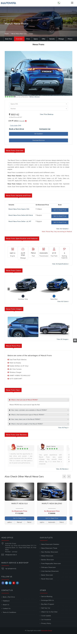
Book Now (8, 39)
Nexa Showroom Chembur (50, 544)
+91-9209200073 (10, 568)
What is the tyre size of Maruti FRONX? (24, 400)
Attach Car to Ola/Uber (49, 612)
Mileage (61, 39)
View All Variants (62, 229)
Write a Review (34, 97)
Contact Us (7, 608)
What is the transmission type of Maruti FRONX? (27, 414)
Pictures (70, 39)
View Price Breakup (46, 114)
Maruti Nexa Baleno (52, 503)
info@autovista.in (11, 554)
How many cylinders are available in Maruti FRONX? (29, 410)
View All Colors (62, 301)
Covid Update (46, 615)
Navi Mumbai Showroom (49, 552)
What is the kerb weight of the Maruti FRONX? (27, 424)
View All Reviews (62, 469)
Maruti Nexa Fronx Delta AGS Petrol (21, 215)
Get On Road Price (60, 210)
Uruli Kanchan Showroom (50, 571)
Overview (19, 39)
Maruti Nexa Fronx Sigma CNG (19, 209)
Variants (52, 39)
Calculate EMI (15, 126)
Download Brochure (38, 140)
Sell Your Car (45, 608)
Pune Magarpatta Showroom (51, 563)
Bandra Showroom (47, 559)
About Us (6, 604)
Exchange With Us (47, 600)
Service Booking (46, 596)
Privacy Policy (46, 623)
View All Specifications (60, 264)
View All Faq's (63, 427)
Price (28, 39)
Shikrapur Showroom (48, 567)
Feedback (6, 601)
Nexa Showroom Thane (49, 548)
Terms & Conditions (9, 612)
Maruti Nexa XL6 (19, 503)
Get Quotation (38, 133)
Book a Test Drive (9, 597)
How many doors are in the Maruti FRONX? (25, 419)
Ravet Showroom (47, 579)
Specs (36, 39)
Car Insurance (46, 619)
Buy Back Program (47, 604)
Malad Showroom (47, 556)
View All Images (62, 339)
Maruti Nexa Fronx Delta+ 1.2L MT (20, 221)
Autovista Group (46, 630)
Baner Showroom (47, 575)
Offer (43, 39)
